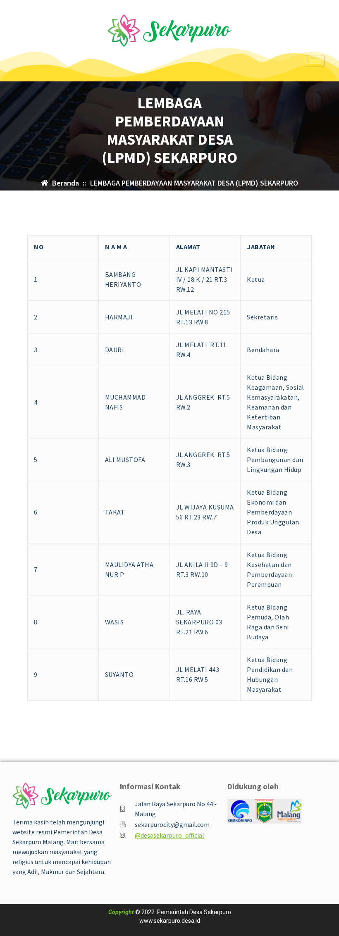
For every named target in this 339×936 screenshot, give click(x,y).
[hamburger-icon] (315, 61)
